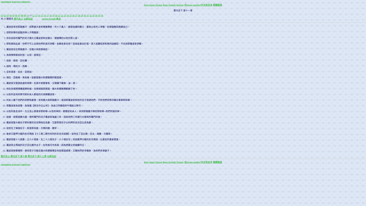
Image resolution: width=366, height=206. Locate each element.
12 (33, 15)
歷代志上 (18, 19)
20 (56, 15)
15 (42, 15)
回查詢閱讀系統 (6, 2)
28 (79, 15)
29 (82, 15)
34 (96, 15)
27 (76, 15)
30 (85, 15)
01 (2, 15)
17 (48, 15)
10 (27, 15)
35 (99, 15)
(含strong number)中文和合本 (198, 5)
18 (50, 15)
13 (36, 15)
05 (13, 15)
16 (45, 15)
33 (93, 15)
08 (22, 15)
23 (65, 15)
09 (25, 15)
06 (16, 15)
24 (68, 15)
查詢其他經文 (16, 2)
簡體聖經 (217, 5)
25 (70, 15)
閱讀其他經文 (25, 2)
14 (39, 15)
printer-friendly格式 (51, 19)
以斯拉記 (28, 19)
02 (5, 15)
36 (102, 15)
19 (53, 15)
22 (62, 15)
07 (19, 15)
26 (73, 15)
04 (10, 15)
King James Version (153, 5)
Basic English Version (173, 5)
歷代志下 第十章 (18, 156)
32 (90, 15)
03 (7, 15)
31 (88, 15)
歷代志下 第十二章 (37, 156)
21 (59, 15)
